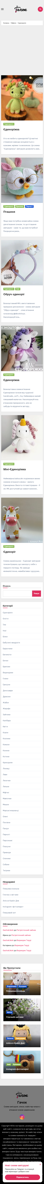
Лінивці (6, 768)
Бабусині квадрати (11, 643)
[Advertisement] (22, 51)
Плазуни (6, 846)
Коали (5, 733)
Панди (6, 828)
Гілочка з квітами (10, 895)
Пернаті (29, 206)
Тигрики (6, 870)
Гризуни (6, 685)
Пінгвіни (6, 822)
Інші (17, 289)
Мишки (6, 804)
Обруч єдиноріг (14, 294)
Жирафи (6, 709)
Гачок (22, 1102)
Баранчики (8, 649)
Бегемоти (7, 655)
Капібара (7, 721)
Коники (6, 751)
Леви (5, 774)
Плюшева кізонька (11, 889)
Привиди (7, 852)
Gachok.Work (8, 930)
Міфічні (6, 792)
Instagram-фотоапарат (13, 907)
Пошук (7, 586)
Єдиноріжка (11, 129)
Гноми (5, 679)
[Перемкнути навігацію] (2, 9)
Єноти (5, 619)
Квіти (5, 727)
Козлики (6, 739)
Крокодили (8, 762)
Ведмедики (8, 673)
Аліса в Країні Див (11, 901)
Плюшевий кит (9, 913)
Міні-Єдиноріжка (14, 469)
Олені (5, 816)
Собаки (6, 864)
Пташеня (9, 211)
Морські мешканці (11, 810)
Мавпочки (7, 798)
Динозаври (8, 691)
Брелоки (19, 206)
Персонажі (7, 840)
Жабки (6, 703)
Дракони (6, 697)
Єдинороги (8, 124)
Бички (5, 661)
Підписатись (22, 1177)
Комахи (6, 745)
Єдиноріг (9, 551)
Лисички (6, 780)
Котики (6, 757)
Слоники (6, 858)
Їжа (4, 625)
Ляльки (6, 786)
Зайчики (6, 715)
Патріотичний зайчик (26, 930)
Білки (5, 637)
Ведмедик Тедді (24, 940)
